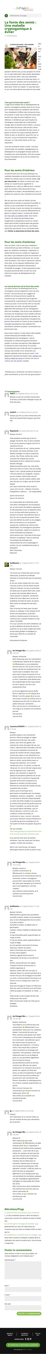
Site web (8, 1304)
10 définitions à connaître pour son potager (21, 1235)
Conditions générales (24, 1334)
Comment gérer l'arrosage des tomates (20, 1224)
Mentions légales (10, 1334)
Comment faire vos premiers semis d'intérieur (22, 1213)
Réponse (38, 406)
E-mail (7, 1295)
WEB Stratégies (27, 1349)
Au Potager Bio (19, 650)
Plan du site (37, 1334)
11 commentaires (11, 36)
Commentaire (10, 1260)
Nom (7, 1286)
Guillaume (14, 563)
